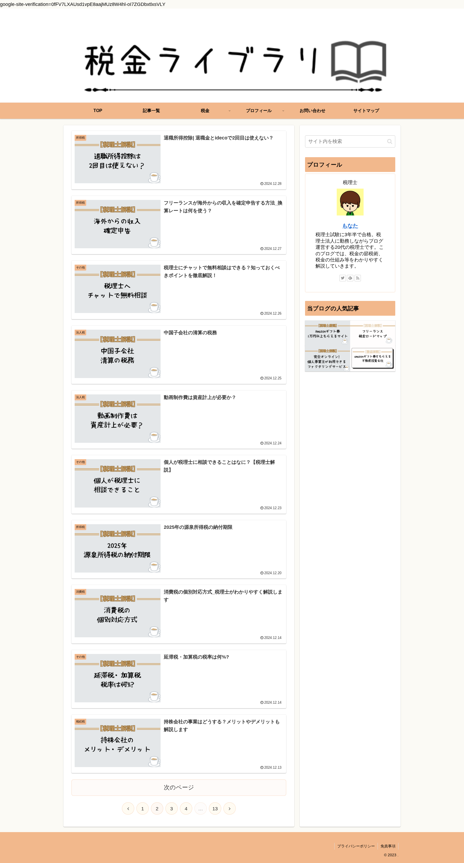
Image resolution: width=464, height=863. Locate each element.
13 (215, 808)
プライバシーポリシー (356, 846)
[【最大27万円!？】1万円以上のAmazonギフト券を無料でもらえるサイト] (327, 333)
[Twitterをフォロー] (342, 278)
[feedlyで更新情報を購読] (350, 278)
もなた (350, 226)
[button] (389, 141)
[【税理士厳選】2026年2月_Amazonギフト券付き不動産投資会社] (372, 358)
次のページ (179, 787)
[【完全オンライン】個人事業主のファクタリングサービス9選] (327, 358)
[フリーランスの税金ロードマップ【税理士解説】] (372, 333)
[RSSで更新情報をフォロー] (357, 278)
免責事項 (388, 846)
